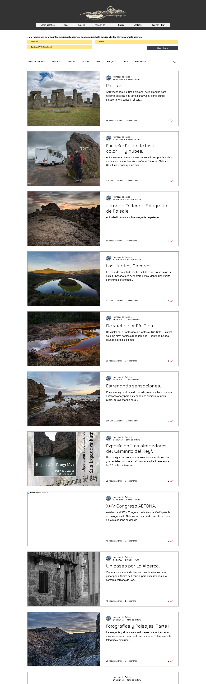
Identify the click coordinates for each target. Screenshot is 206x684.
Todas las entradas (36, 61)
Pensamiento (141, 61)
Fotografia (111, 61)
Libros (125, 61)
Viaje (98, 61)
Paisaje (85, 61)
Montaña (56, 61)
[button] (174, 62)
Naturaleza (71, 61)
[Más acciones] (172, 78)
